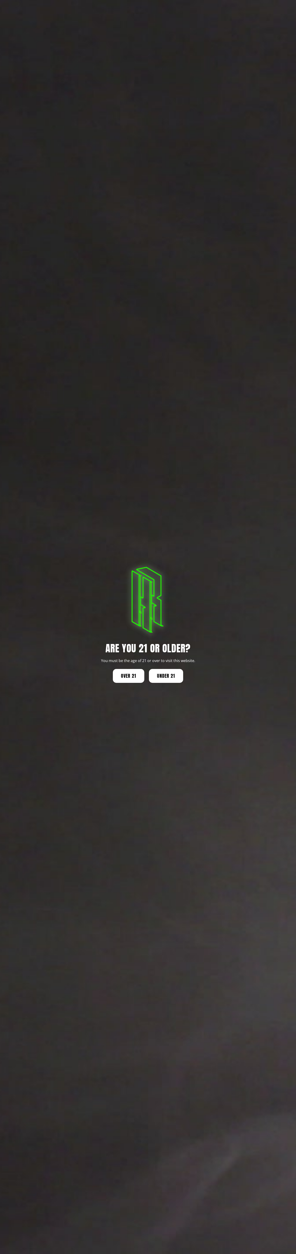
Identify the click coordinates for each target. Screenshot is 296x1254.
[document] (148, 627)
